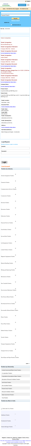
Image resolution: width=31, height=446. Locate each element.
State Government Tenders (8, 394)
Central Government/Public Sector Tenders (11, 370)
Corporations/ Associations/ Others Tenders (11, 376)
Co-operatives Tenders (7, 373)
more (27, 363)
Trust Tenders (5, 397)
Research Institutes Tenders (8, 391)
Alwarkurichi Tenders (6, 420)
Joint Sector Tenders (6, 382)
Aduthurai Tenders (5, 415)
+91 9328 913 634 (24, 8)
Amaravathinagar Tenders (7, 426)
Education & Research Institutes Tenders (11, 379)
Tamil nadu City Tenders (7, 408)
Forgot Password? (5, 166)
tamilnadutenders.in (16, 24)
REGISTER (22, 5)
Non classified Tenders (7, 385)
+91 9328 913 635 (10, 8)
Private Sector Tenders (7, 388)
